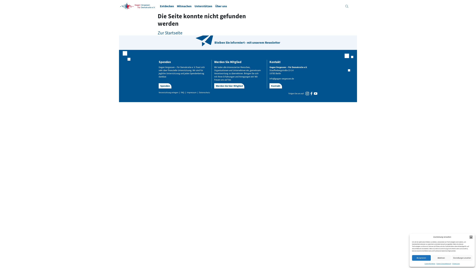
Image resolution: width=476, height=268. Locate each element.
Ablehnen (441, 258)
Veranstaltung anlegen (168, 92)
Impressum (456, 264)
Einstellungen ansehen (462, 258)
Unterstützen (203, 6)
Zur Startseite (170, 33)
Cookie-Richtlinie (430, 264)
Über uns (221, 6)
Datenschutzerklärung (443, 264)
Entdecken (167, 6)
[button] (471, 237)
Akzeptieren (421, 258)
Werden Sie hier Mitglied (229, 85)
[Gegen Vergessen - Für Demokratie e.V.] (137, 6)
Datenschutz (204, 92)
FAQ (182, 92)
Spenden (165, 85)
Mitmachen (184, 6)
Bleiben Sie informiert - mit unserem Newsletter (247, 43)
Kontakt (275, 85)
